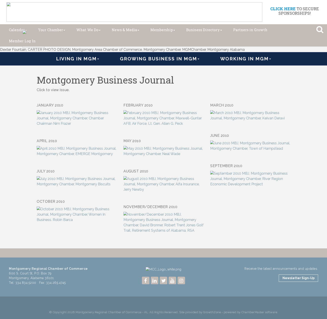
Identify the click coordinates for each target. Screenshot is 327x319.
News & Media (124, 29)
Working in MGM (244, 58)
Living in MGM (76, 58)
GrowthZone (212, 312)
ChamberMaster (252, 312)
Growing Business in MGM (158, 58)
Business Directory (203, 29)
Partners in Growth (250, 29)
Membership (161, 29)
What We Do (87, 29)
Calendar (17, 29)
